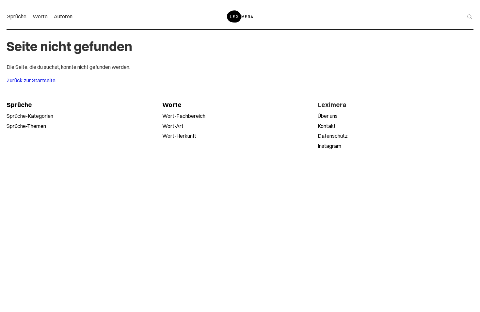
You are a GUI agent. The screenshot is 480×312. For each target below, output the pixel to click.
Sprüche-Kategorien (30, 116)
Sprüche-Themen (26, 126)
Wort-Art (173, 126)
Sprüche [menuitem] (16, 16)
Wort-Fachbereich (183, 116)
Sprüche (19, 105)
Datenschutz (333, 136)
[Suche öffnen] (469, 17)
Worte (172, 105)
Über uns (328, 116)
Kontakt (327, 126)
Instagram (329, 146)
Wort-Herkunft (179, 136)
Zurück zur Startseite (31, 80)
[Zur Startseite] (240, 16)
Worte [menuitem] (40, 16)
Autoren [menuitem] (63, 16)
